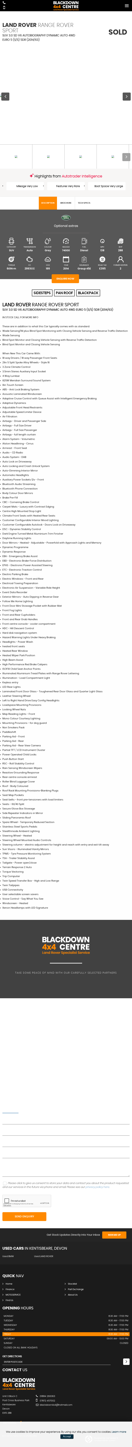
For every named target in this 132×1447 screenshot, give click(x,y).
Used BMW (8, 1256)
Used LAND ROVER (43, 1256)
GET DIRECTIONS (12, 1356)
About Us (73, 1295)
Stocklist (72, 1284)
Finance (10, 1289)
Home (9, 1284)
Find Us (9, 1300)
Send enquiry (24, 1216)
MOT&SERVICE (13, 1295)
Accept (67, 1436)
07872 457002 (47, 1401)
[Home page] (66, 6)
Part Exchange (76, 1289)
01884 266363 (47, 1396)
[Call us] (4, 3)
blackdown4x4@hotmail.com (55, 1405)
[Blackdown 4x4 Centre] (18, 1389)
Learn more (119, 1432)
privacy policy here (97, 1187)
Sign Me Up (114, 1235)
